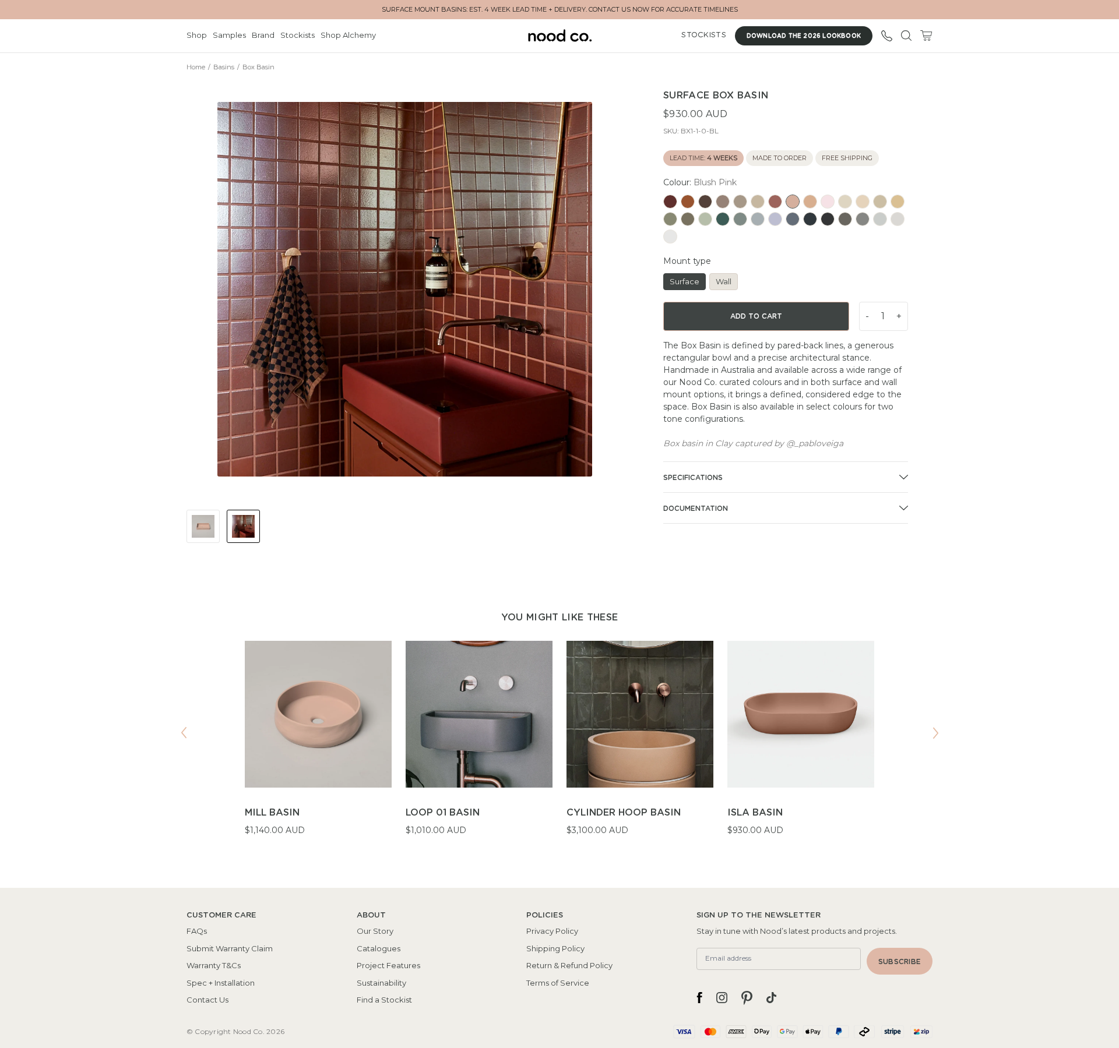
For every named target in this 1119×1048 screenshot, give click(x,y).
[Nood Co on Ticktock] (771, 998)
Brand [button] (263, 35)
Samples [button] (229, 35)
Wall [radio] (723, 281)
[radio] (670, 202)
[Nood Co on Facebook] (699, 998)
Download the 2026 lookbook (804, 36)
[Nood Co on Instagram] (721, 998)
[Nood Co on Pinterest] (746, 998)
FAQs (196, 931)
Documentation (695, 508)
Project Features (388, 965)
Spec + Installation (220, 982)
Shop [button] (196, 35)
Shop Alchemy (348, 35)
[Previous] (183, 733)
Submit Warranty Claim (229, 948)
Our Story (375, 931)
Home (195, 67)
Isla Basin (755, 812)
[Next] (935, 733)
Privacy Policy (552, 931)
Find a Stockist (384, 999)
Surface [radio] (684, 281)
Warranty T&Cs (213, 965)
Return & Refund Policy (569, 965)
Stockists (297, 35)
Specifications (693, 477)
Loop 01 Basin (443, 812)
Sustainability (381, 982)
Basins (223, 67)
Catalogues (378, 948)
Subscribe (899, 961)
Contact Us (207, 999)
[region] (559, 746)
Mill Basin (272, 812)
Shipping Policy (555, 948)
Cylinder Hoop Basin (623, 812)
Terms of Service (557, 982)
